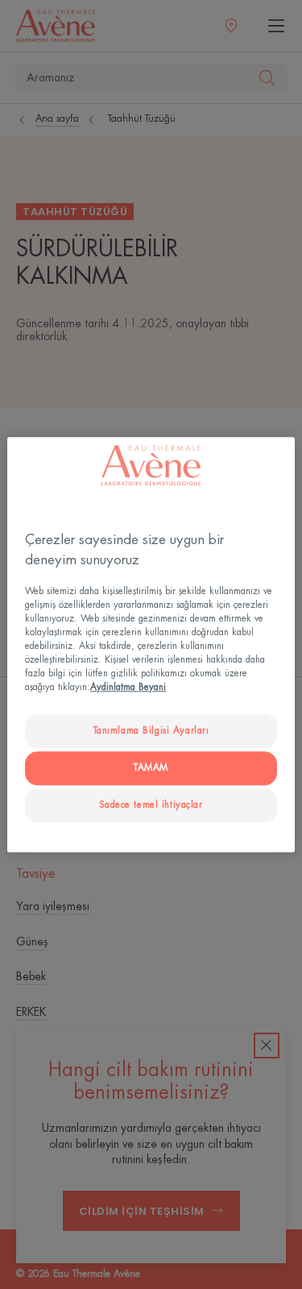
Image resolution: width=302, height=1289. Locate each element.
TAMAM (151, 767)
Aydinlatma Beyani (128, 687)
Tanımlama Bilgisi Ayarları (151, 731)
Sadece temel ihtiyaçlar (150, 804)
